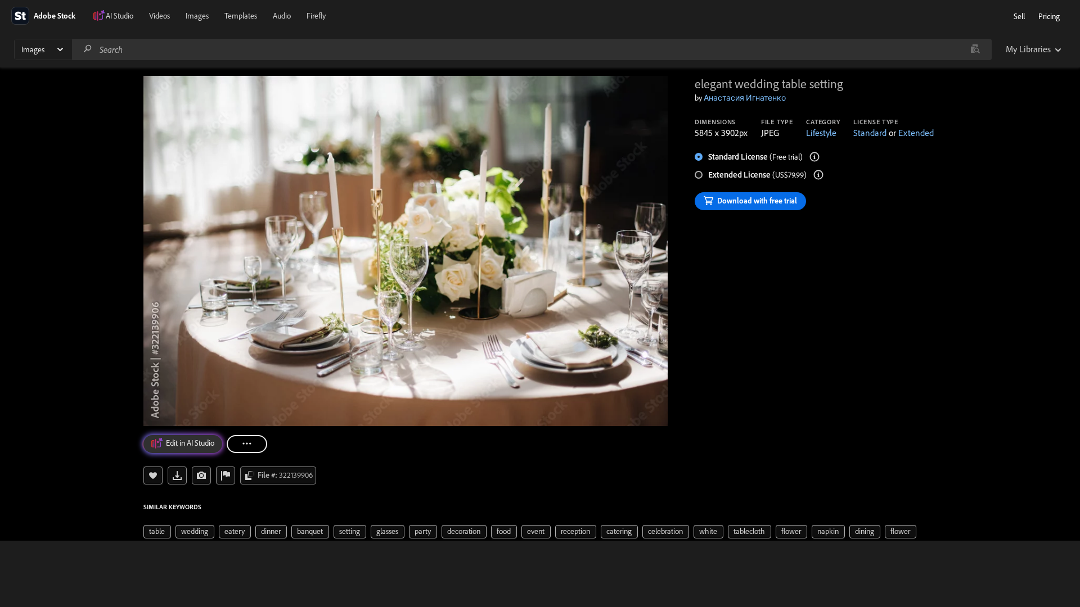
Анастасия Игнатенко (745, 98)
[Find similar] (975, 49)
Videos (159, 16)
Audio (282, 16)
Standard (869, 132)
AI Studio (119, 16)
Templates (240, 16)
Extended (916, 132)
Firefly (316, 16)
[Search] (88, 49)
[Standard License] (814, 157)
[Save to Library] (153, 475)
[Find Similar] (201, 475)
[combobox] (531, 49)
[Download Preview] (177, 475)
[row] (157, 531)
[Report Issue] (225, 475)
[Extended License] (818, 175)
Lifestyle (821, 132)
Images (197, 16)
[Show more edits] (247, 444)
